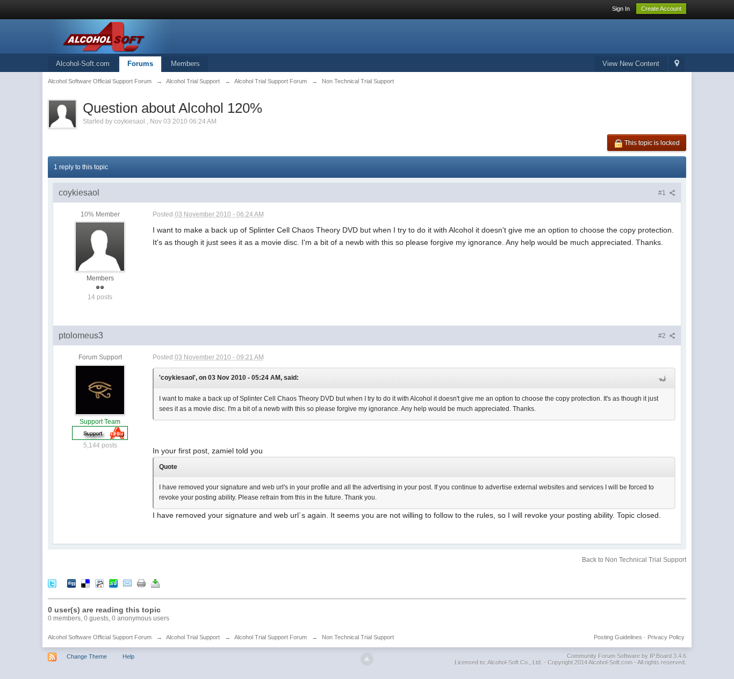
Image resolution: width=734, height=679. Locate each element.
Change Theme (87, 656)
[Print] (141, 583)
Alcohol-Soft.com (83, 64)
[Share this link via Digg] (71, 583)
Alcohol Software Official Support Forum (100, 637)
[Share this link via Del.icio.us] (85, 583)
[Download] (155, 583)
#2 (662, 336)
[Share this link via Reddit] (99, 583)
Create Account (661, 8)
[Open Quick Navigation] (677, 64)
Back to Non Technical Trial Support (634, 560)
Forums (140, 64)
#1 (662, 193)
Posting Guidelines (618, 637)
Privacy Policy (666, 637)
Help (128, 656)
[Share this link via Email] (127, 583)
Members (185, 64)
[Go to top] (367, 659)
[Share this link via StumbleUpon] (113, 583)
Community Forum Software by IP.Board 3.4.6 (626, 656)
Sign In (621, 8)
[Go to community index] (144, 36)
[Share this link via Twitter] (52, 583)
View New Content (630, 64)
